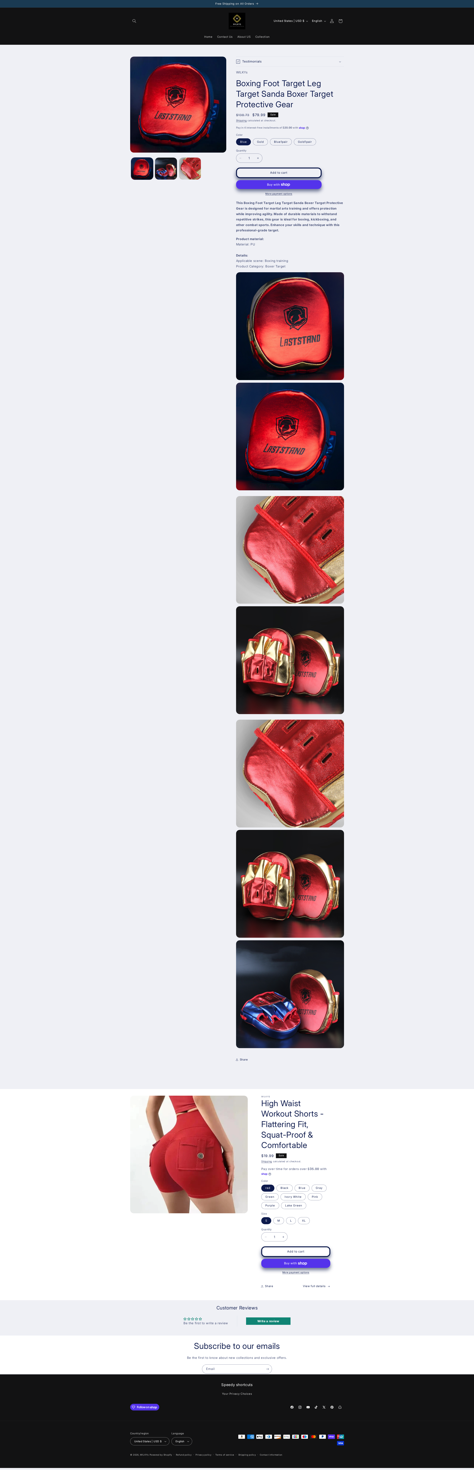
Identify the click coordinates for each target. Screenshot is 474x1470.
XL (304, 1220)
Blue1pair (281, 142)
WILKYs (144, 1455)
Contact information (271, 1455)
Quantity (241, 150)
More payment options (278, 193)
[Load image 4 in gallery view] (190, 169)
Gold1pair (305, 142)
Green (269, 1196)
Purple (270, 1205)
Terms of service (224, 1455)
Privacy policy (203, 1455)
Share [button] (244, 1059)
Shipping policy (247, 1455)
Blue (243, 142)
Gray (319, 1188)
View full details (314, 1286)
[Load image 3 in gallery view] (166, 169)
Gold (260, 142)
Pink (315, 1196)
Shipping (241, 120)
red (267, 1188)
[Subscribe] (267, 1368)
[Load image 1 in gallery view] (142, 169)
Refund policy (184, 1455)
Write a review (268, 1321)
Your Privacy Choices (237, 1393)
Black (284, 1188)
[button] (134, 21)
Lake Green (293, 1205)
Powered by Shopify (161, 1455)
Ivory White (293, 1196)
